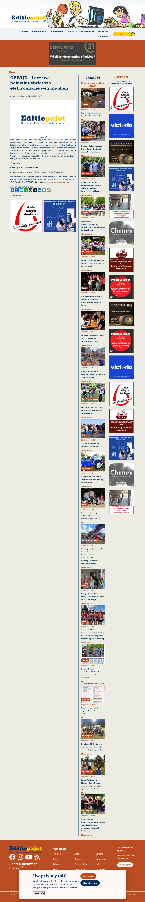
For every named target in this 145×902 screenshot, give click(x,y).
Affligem (57, 853)
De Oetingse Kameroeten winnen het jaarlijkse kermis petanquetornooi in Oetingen (93, 825)
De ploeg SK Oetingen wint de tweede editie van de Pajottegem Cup (92, 747)
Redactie (72, 31)
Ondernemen (57, 31)
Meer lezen (86, 120)
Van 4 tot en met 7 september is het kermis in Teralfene (92, 711)
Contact (104, 36)
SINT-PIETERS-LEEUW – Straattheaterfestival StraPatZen (92, 410)
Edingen (57, 864)
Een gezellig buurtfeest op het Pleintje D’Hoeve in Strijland (92, 263)
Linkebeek (100, 869)
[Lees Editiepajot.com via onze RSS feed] (37, 858)
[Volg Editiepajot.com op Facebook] (12, 858)
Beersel (99, 853)
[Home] (29, 18)
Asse (76, 853)
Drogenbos (101, 859)
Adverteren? (87, 31)
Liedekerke (79, 869)
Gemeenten (59, 848)
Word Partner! (125, 865)
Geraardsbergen (82, 864)
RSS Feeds (103, 31)
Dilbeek (78, 859)
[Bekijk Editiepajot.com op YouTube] (28, 858)
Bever (56, 859)
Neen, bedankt (90, 883)
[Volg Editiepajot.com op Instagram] (20, 858)
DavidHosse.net (127, 894)
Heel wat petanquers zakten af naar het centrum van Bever (91, 516)
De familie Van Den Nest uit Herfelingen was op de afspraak (92, 480)
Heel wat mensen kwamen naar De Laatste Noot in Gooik (93, 374)
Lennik (56, 869)
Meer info (39, 893)
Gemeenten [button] (38, 31)
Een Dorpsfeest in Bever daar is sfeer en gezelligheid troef (92, 338)
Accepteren (88, 876)
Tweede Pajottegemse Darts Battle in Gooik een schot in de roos (91, 149)
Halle (98, 864)
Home (25, 31)
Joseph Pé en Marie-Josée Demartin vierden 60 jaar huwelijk (92, 597)
